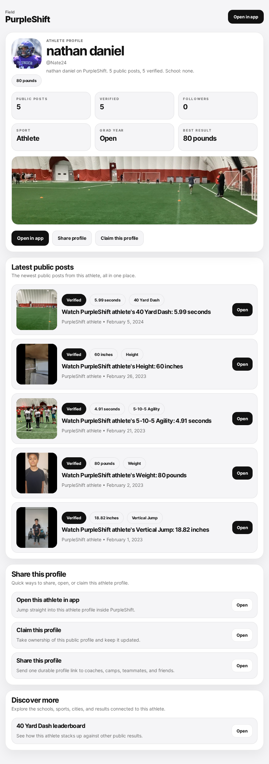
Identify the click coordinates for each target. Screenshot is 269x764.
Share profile (72, 238)
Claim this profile (119, 238)
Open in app (246, 16)
